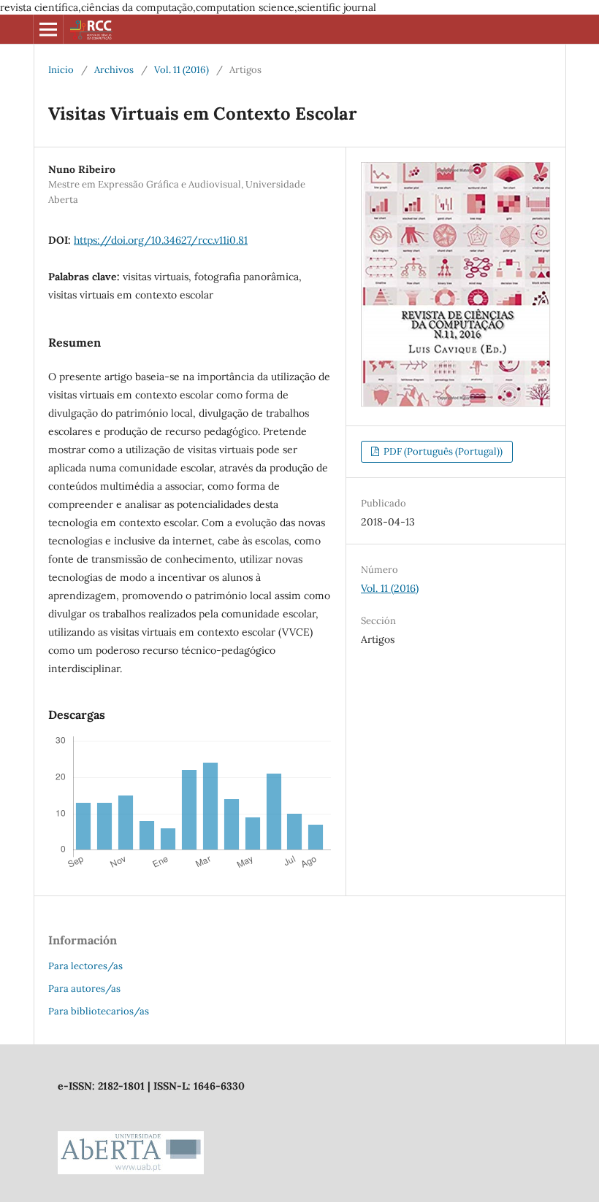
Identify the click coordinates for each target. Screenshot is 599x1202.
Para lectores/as (85, 966)
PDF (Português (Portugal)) (442, 451)
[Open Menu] (48, 29)
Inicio (61, 69)
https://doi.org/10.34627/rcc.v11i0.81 (161, 240)
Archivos (114, 69)
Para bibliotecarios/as (98, 1011)
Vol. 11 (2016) (181, 69)
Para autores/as (84, 988)
